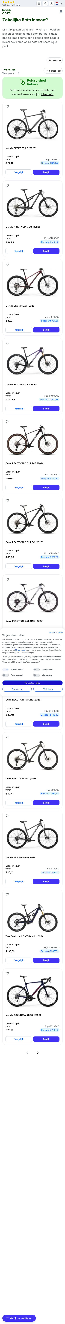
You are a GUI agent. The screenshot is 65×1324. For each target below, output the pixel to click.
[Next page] (38, 1053)
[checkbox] (5, 669)
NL (61, 3)
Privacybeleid (56, 632)
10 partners (20, 650)
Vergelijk (19, 172)
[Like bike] (7, 106)
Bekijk (46, 172)
